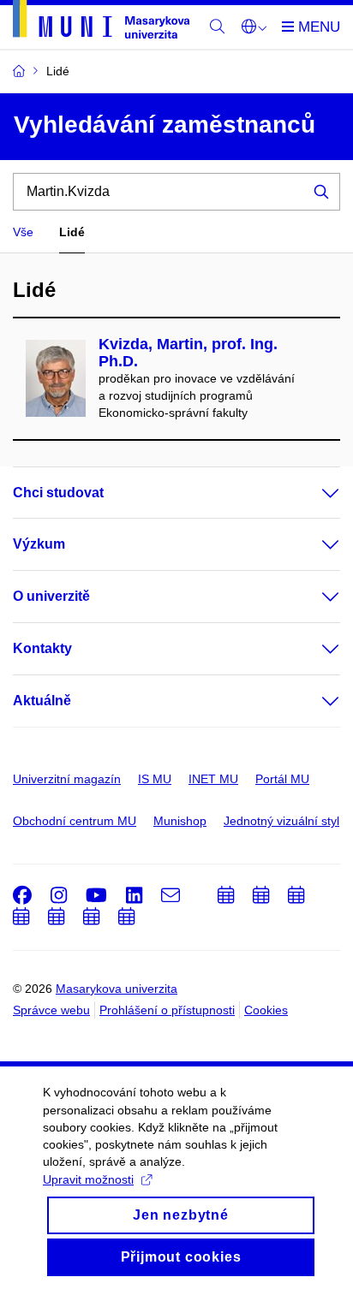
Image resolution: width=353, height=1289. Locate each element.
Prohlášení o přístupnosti (167, 1010)
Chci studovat (58, 492)
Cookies (266, 1010)
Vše (23, 232)
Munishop (179, 821)
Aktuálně (42, 700)
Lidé (72, 232)
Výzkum (39, 544)
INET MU (213, 779)
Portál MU (282, 779)
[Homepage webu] (101, 22)
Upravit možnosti (88, 1179)
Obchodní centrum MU (74, 821)
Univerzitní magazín (67, 779)
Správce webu (51, 1010)
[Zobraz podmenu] (313, 493)
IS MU (154, 779)
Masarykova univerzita (116, 988)
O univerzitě (51, 596)
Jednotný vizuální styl (281, 821)
